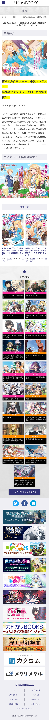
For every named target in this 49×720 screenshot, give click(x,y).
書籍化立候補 (13, 704)
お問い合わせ (35, 704)
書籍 (14, 17)
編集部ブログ (35, 699)
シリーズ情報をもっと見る (24, 492)
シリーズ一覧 (13, 699)
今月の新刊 (36, 690)
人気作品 (36, 695)
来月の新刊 (13, 695)
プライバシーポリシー (24, 709)
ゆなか (9, 259)
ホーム (4, 17)
